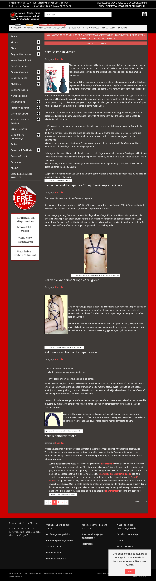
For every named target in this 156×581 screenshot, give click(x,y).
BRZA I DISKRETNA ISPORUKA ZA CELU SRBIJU (122, 6)
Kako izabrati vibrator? (60, 436)
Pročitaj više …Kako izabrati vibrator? (63, 494)
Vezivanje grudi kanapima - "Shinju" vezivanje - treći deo (83, 185)
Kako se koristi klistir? (59, 52)
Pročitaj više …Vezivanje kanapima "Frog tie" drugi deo (64, 347)
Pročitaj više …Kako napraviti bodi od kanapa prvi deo (64, 431)
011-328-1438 (29, 2)
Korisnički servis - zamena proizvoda (94, 527)
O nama (98, 573)
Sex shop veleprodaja (127, 534)
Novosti (121, 540)
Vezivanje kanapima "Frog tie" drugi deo (71, 280)
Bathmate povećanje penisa (59, 540)
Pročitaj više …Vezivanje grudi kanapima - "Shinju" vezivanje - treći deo (96, 275)
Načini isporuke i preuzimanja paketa (126, 527)
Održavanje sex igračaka (58, 534)
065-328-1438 (61, 2)
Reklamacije (87, 544)
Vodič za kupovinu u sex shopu (57, 527)
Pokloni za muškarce (56, 558)
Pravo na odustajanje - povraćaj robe (92, 536)
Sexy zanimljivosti (126, 546)
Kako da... (59, 59)
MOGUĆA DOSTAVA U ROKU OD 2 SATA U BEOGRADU (122, 2)
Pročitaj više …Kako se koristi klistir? (58, 180)
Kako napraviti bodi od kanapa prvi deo (71, 352)
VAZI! (130, 571)
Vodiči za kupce (53, 546)
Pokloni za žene (53, 552)
